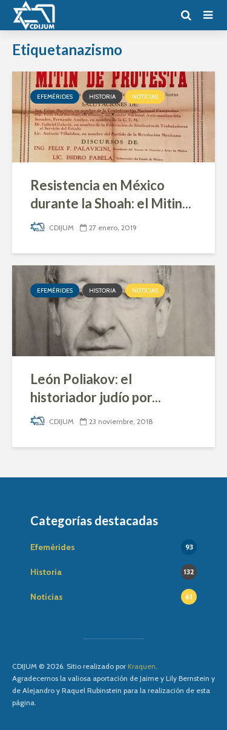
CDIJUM (60, 227)
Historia (102, 97)
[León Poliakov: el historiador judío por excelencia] (113, 310)
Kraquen (142, 666)
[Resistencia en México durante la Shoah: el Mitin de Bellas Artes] (113, 116)
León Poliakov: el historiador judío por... (95, 388)
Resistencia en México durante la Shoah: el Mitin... (110, 194)
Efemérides (55, 97)
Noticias (145, 97)
